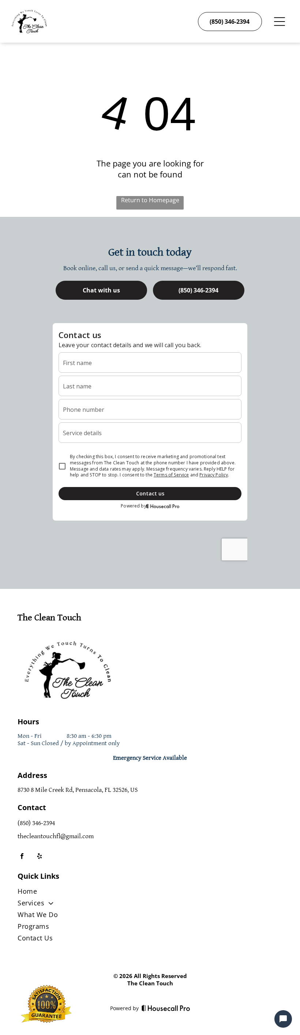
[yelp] (39, 857)
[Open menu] (279, 21)
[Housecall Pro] (166, 1008)
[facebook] (22, 857)
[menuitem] (150, 892)
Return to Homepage (150, 200)
